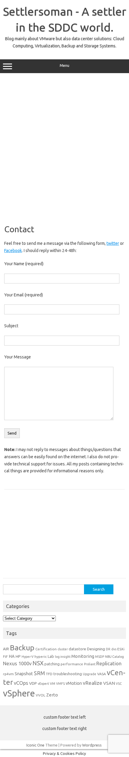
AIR (6, 649)
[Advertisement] (64, 146)
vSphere (19, 693)
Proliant (89, 664)
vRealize (92, 683)
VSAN (109, 683)
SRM (39, 673)
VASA (101, 674)
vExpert (43, 683)
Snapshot (24, 673)
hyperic (40, 656)
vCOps (21, 683)
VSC (119, 683)
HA (12, 656)
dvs (113, 649)
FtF (5, 656)
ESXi (120, 649)
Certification (46, 649)
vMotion (74, 683)
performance (72, 664)
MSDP (99, 656)
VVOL (40, 695)
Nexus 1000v (17, 663)
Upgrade (89, 674)
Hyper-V (28, 656)
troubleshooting (67, 674)
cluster (63, 649)
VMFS (60, 683)
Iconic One (35, 745)
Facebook (13, 250)
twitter (112, 243)
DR (108, 649)
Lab (51, 656)
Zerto (52, 694)
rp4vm (8, 674)
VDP (33, 683)
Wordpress (92, 745)
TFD (49, 674)
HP (18, 656)
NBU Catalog (114, 656)
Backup (22, 647)
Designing (96, 648)
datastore (77, 649)
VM (52, 683)
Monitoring (82, 656)
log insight (62, 656)
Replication (109, 663)
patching (52, 664)
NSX (38, 663)
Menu (64, 65)
